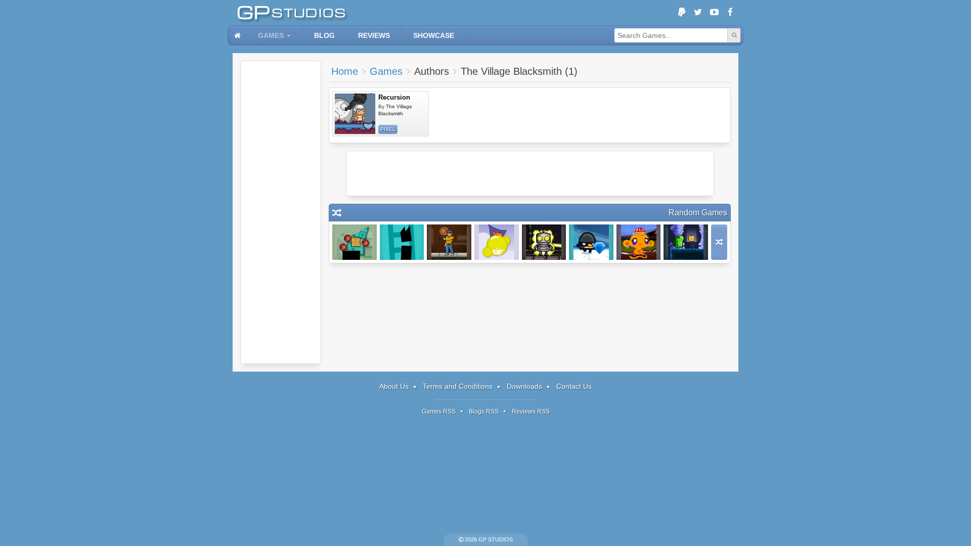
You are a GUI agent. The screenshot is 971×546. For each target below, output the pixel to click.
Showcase (433, 35)
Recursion (394, 97)
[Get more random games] (719, 242)
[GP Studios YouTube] (714, 13)
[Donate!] (682, 13)
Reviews (374, 35)
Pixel (387, 129)
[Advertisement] (280, 212)
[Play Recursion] (355, 114)
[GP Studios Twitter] (698, 13)
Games (271, 35)
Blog (324, 35)
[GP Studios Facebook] (730, 13)
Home (344, 71)
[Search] (733, 35)
